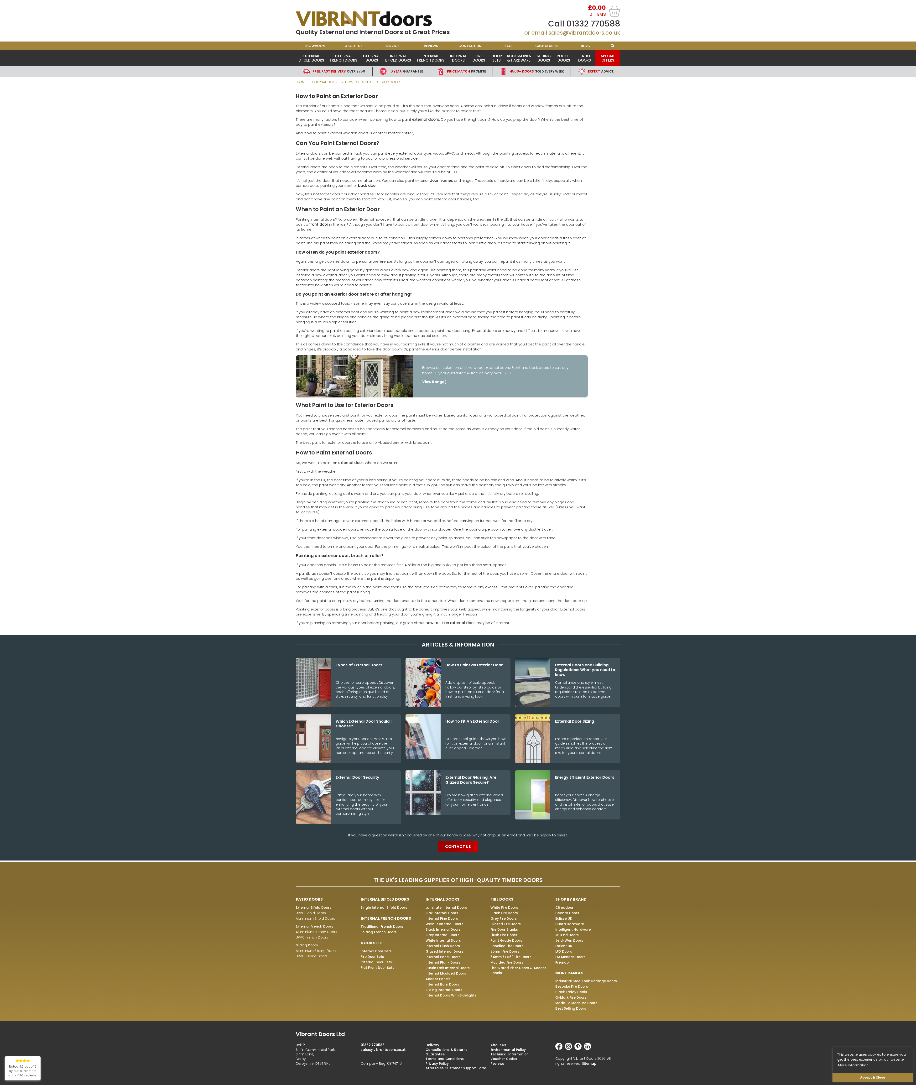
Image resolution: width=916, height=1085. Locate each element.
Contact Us (469, 45)
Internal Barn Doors (442, 984)
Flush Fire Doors (503, 935)
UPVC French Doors (312, 937)
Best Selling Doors (570, 1008)
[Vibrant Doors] (377, 18)
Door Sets (496, 58)
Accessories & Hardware (519, 58)
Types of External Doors (359, 665)
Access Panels (438, 978)
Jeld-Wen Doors (569, 940)
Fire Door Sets (372, 956)
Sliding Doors (544, 58)
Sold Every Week (537, 71)
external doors (425, 119)
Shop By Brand (571, 899)
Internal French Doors (430, 58)
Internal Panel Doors (443, 957)
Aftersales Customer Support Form (456, 1068)
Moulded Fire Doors (506, 962)
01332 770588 (593, 23)
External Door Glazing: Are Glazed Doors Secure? (470, 780)
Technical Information (509, 1054)
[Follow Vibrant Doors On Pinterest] (579, 1048)
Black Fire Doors (504, 913)
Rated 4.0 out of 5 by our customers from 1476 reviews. (22, 1071)
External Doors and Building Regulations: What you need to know (585, 670)
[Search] (612, 46)
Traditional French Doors (382, 926)
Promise (466, 71)
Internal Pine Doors (442, 918)
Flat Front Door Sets (377, 967)
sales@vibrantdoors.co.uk (584, 33)
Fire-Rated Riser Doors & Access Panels (518, 970)
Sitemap (589, 1063)
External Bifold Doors (311, 58)
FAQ (508, 45)
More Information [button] (853, 1065)
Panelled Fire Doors (506, 946)
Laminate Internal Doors (446, 907)
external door (350, 462)
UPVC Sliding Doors (312, 956)
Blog (585, 45)
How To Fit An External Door (472, 721)
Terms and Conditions (445, 1058)
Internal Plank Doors (443, 962)
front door (318, 224)
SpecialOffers (608, 58)
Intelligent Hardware (573, 929)
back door (367, 185)
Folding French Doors (379, 932)
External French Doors (343, 58)
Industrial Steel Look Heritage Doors (586, 981)
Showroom (315, 45)
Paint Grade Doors (506, 940)
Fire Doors (479, 58)
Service (392, 45)
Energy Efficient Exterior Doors (584, 777)
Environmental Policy (508, 1049)
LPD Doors (563, 951)
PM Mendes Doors (570, 957)
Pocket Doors (564, 58)
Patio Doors (584, 58)
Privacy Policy (437, 1063)
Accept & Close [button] (872, 1077)
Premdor (562, 962)
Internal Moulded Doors (446, 973)
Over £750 (338, 71)
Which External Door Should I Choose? (363, 724)
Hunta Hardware (569, 924)
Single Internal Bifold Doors (384, 907)
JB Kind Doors (567, 935)
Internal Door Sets (376, 951)
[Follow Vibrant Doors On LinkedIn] (588, 1048)
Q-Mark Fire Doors (571, 997)
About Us (353, 45)
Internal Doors (458, 58)
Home (301, 82)
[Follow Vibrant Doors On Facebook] (560, 1048)
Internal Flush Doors (443, 946)
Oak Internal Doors (442, 913)
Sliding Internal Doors (444, 989)
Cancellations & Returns (447, 1049)
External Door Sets (376, 962)
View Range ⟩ (434, 381)
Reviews (431, 45)
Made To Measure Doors (576, 1003)
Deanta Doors (567, 913)
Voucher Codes (503, 1058)
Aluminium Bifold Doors (315, 918)
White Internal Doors (443, 940)
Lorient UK (563, 946)
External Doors (371, 58)
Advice (601, 71)
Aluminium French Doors (316, 931)
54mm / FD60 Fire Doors (510, 957)
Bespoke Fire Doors (571, 986)
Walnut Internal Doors (444, 924)
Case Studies (546, 45)
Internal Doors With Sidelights (451, 995)
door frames (441, 180)
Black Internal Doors (443, 929)
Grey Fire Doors (503, 918)
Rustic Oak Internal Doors (448, 967)
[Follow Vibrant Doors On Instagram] (569, 1048)
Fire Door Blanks (504, 929)
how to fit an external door (450, 622)
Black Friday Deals (571, 992)
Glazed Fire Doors (505, 924)
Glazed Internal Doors (444, 951)
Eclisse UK (563, 918)
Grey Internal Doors (442, 935)
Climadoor (564, 907)
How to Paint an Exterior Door (372, 82)
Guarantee (406, 71)
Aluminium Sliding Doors (316, 950)
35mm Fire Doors (504, 951)
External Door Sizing (574, 721)
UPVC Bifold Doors (311, 913)
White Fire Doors (504, 907)
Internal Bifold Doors (398, 58)
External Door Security (357, 777)
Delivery (432, 1045)
